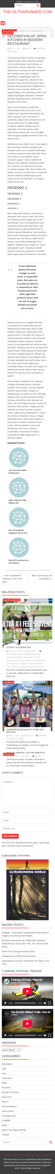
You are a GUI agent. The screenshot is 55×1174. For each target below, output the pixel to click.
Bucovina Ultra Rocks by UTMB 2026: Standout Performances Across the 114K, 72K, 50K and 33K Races (25, 943)
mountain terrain (14, 657)
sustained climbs (31, 657)
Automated (7, 1064)
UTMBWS (6, 1120)
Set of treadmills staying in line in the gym (12, 578)
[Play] (5, 1003)
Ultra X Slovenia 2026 (18, 647)
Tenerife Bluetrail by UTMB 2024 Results (25, 730)
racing (38, 756)
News (4, 1082)
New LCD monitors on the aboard (42, 577)
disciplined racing (14, 654)
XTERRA (5, 1134)
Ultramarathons (9, 1106)
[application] (27, 991)
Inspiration (7, 1078)
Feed (4, 1068)
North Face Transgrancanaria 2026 (18, 951)
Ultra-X (5, 600)
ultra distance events (16, 663)
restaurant (12, 51)
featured (41, 48)
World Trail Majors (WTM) (14, 1130)
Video (4, 1125)
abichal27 (31, 651)
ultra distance (38, 660)
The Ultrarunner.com (27, 12)
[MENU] (3, 23)
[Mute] (45, 1003)
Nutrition (6, 1087)
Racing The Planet (10, 1092)
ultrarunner (38, 667)
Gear (4, 1073)
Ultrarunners (8, 1111)
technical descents (15, 660)
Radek (27, 48)
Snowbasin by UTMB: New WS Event (19, 956)
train (27, 660)
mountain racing (32, 654)
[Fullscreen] (49, 1003)
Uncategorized (8, 33)
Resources (7, 1097)
